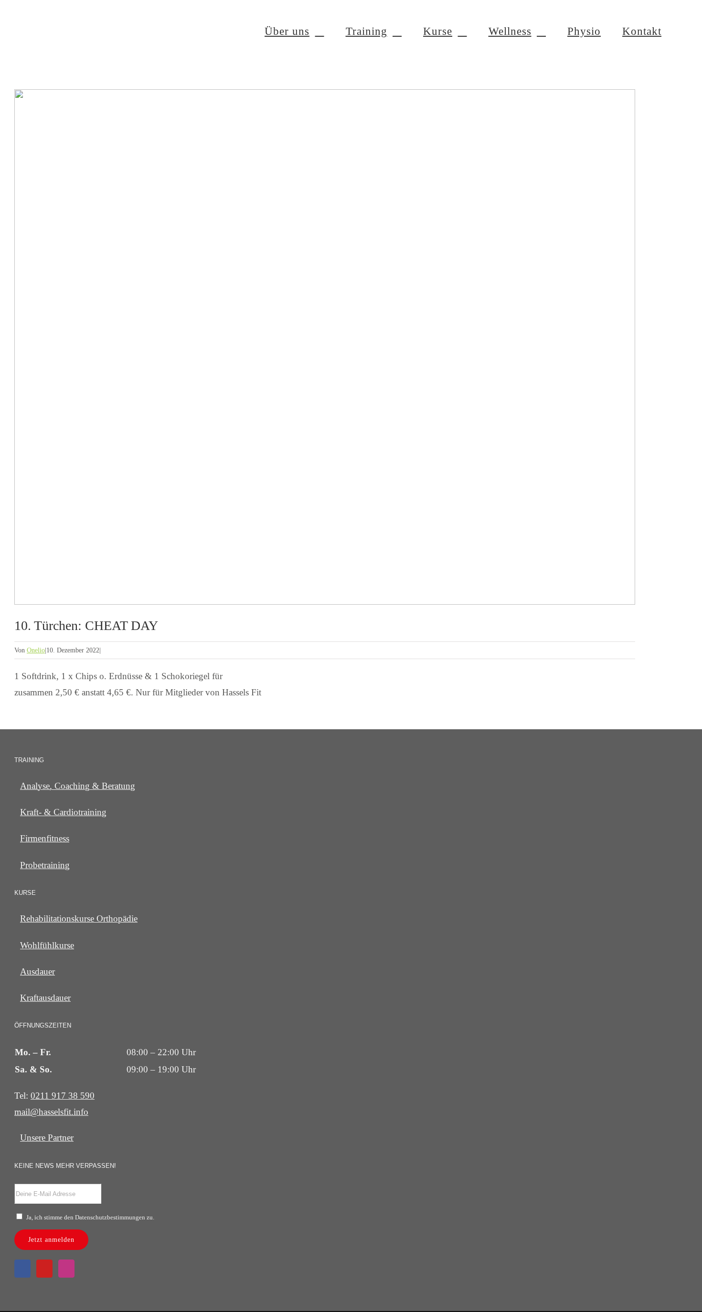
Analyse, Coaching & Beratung (77, 786)
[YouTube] (44, 1269)
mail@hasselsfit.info (51, 1112)
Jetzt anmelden (51, 1239)
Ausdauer (37, 971)
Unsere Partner (47, 1138)
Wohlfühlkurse (47, 945)
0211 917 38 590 (63, 1096)
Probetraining (45, 865)
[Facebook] (22, 1269)
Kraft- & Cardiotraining (63, 812)
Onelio (36, 650)
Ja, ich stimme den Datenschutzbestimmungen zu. (90, 1217)
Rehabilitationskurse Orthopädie (79, 918)
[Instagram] (66, 1269)
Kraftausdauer (45, 998)
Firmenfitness (44, 838)
